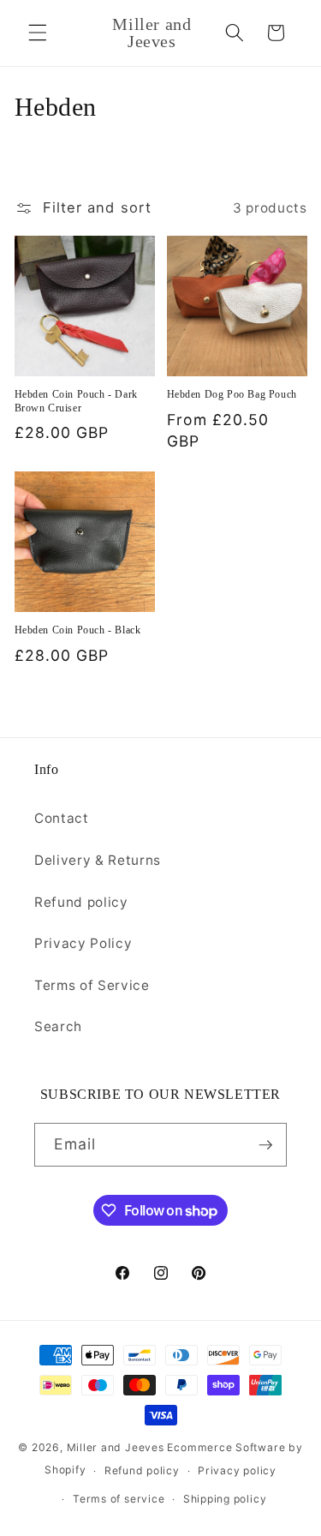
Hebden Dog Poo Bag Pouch (232, 394)
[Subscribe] (265, 1145)
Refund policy (81, 902)
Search (58, 1026)
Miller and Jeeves (115, 1447)
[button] (37, 32)
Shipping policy (225, 1498)
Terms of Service (92, 985)
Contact (61, 818)
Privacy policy (237, 1470)
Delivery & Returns (97, 860)
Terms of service (118, 1498)
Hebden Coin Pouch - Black (78, 630)
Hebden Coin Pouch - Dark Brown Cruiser (76, 401)
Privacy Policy (83, 943)
